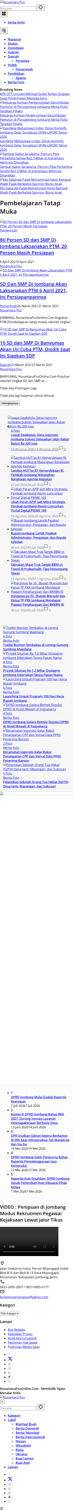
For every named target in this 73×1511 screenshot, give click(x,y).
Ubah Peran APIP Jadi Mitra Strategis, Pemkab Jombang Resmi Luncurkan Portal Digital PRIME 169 (38, 506)
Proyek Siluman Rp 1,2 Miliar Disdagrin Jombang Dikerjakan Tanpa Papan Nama (32, 672)
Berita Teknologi (27, 1433)
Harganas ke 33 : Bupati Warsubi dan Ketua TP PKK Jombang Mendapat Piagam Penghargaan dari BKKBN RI (38, 600)
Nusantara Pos (11, 266)
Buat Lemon (25, 1458)
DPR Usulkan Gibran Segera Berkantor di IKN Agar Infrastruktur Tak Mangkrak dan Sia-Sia (40, 1140)
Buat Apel (23, 1463)
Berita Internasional (30, 1437)
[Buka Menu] (4, 14)
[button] (41, 7)
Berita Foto (11, 640)
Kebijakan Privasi (20, 1334)
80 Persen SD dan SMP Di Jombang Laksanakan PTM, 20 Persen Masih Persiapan (33, 246)
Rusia (20, 1450)
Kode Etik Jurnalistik (22, 1338)
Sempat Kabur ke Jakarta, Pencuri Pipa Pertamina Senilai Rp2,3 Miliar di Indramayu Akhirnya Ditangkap (36, 171)
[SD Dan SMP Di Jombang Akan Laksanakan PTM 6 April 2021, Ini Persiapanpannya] (36, 274)
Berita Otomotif (27, 1428)
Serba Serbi (16, 22)
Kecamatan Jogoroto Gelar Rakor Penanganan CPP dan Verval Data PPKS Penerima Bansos (32, 756)
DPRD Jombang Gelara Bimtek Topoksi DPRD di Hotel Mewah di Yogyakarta (36, 724)
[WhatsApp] (9, 1373)
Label (12, 1420)
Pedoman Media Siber (24, 1347)
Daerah (5, 365)
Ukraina (21, 1454)
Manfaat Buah (26, 1424)
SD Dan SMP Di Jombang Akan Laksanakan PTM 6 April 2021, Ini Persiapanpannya (33, 290)
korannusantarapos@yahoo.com (24, 1297)
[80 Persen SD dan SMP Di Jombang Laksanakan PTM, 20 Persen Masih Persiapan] (36, 226)
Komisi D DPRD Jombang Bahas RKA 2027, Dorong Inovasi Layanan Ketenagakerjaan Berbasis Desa (37, 1118)
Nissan (21, 1441)
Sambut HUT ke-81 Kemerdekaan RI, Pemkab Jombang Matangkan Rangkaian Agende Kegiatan (37, 474)
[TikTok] (9, 1377)
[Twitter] (10, 1360)
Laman (13, 1467)
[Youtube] (9, 1368)
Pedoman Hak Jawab (23, 1342)
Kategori (14, 1415)
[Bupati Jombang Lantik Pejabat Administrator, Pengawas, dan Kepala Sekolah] (40, 529)
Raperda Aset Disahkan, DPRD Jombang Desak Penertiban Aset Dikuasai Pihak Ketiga (40, 1182)
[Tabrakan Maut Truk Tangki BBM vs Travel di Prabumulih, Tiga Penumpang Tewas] (40, 560)
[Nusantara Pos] (12, 2)
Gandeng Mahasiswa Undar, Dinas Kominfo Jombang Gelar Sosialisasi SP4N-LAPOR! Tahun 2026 (33, 145)
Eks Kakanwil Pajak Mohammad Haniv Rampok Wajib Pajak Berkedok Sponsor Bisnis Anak (34, 190)
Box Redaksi (16, 1330)
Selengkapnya (10, 403)
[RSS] (9, 1381)
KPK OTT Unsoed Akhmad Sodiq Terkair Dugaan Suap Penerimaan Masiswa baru (35, 96)
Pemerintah (8, 230)
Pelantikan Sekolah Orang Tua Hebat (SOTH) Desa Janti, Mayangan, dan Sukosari (35, 784)
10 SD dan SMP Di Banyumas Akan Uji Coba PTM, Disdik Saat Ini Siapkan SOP (35, 349)
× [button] (2, 1401)
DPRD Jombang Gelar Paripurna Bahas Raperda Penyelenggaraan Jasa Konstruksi (39, 1161)
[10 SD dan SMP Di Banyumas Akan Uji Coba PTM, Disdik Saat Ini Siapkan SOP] (36, 333)
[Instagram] (9, 1364)
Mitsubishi (23, 1445)
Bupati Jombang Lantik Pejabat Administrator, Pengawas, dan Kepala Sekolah (38, 537)
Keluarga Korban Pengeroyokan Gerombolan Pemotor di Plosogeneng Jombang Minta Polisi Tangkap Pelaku (34, 119)
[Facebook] (9, 1354)
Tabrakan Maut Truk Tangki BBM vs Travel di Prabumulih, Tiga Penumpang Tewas (39, 568)
